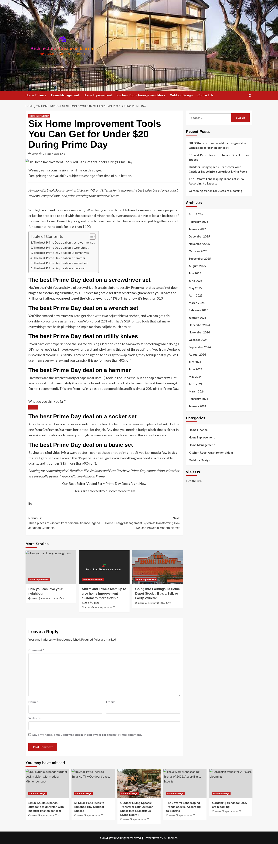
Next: (142, 523)
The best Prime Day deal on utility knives (61, 252)
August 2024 (197, 354)
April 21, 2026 (139, 819)
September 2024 (200, 347)
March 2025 (197, 302)
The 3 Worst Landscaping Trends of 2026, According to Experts (216, 181)
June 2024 (195, 369)
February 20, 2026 (156, 603)
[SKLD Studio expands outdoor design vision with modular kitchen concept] (47, 783)
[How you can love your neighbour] (51, 567)
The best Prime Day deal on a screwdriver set (64, 242)
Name (33, 702)
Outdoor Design (181, 95)
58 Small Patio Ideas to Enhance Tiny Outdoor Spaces (219, 157)
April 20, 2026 (185, 815)
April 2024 (196, 384)
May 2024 (195, 376)
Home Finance (36, 95)
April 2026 (196, 214)
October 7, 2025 (51, 153)
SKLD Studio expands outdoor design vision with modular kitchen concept (217, 145)
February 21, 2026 (103, 607)
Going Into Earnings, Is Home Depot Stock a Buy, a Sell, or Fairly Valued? (157, 593)
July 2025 (195, 273)
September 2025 (200, 258)
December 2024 (199, 325)
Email (111, 702)
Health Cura (194, 481)
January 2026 (197, 229)
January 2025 (197, 317)
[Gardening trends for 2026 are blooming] (230, 783)
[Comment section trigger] (33, 407)
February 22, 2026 (49, 598)
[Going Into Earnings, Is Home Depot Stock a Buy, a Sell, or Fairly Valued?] (157, 567)
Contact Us (205, 95)
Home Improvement (98, 95)
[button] (250, 95)
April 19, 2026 (231, 811)
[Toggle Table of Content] (90, 236)
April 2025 (196, 295)
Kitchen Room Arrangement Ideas (140, 95)
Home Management (65, 95)
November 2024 (199, 332)
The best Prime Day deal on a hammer (59, 258)
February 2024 (198, 398)
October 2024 (198, 339)
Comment (36, 650)
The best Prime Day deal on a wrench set (61, 247)
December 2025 (199, 236)
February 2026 (198, 221)
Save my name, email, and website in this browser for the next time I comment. (87, 734)
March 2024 (197, 391)
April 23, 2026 (47, 815)
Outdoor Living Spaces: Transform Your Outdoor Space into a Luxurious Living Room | (218, 169)
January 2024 (197, 406)
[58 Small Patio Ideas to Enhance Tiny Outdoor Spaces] (93, 783)
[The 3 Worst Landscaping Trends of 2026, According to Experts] (185, 783)
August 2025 (197, 266)
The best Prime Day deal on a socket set (60, 263)
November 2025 (199, 243)
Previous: (64, 523)
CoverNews (151, 837)
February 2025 (198, 310)
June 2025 (195, 280)
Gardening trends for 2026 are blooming (215, 190)
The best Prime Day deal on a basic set (59, 268)
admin (35, 153)
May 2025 (195, 288)
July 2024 (195, 362)
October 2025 (198, 251)
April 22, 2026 (93, 815)
